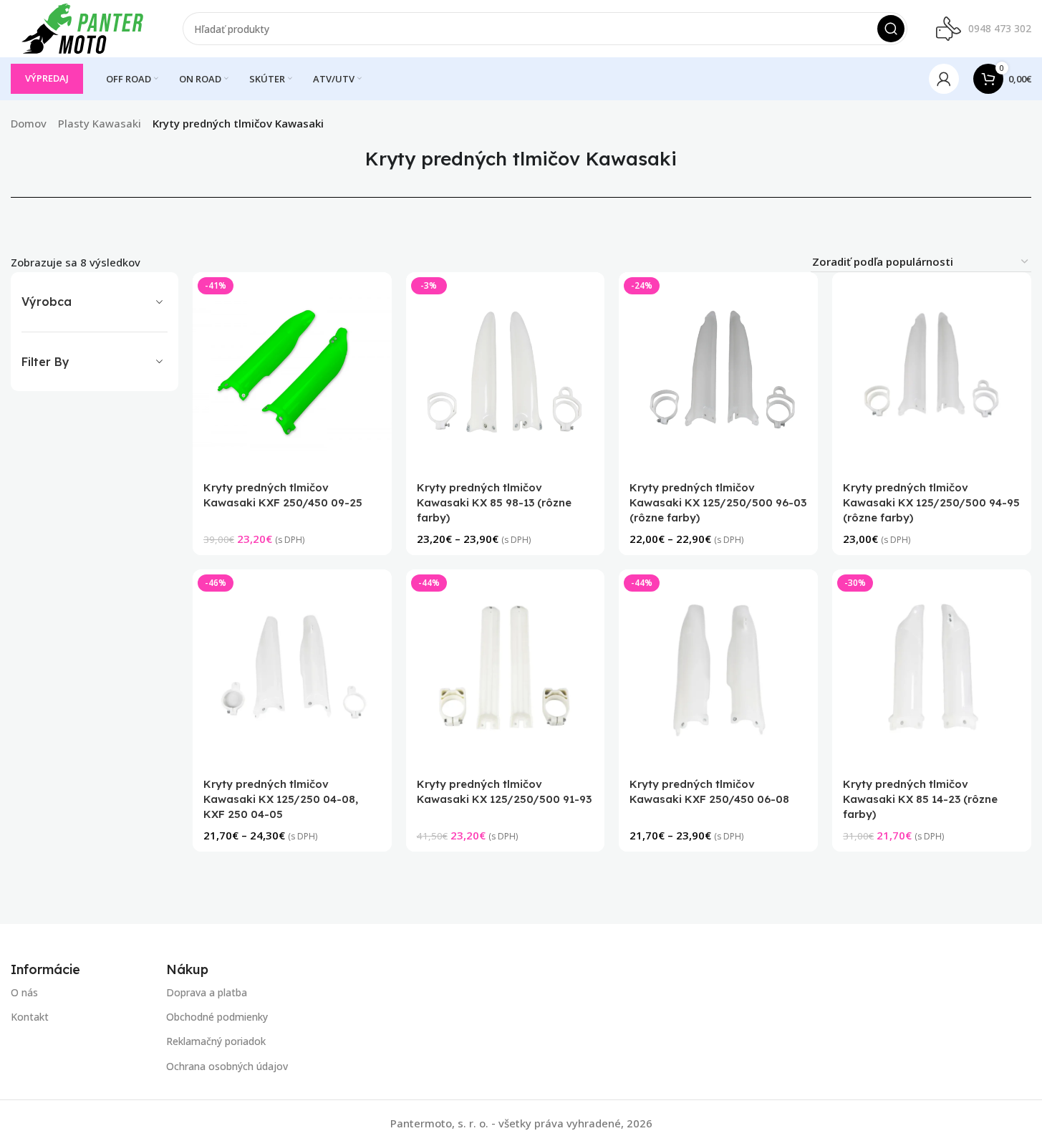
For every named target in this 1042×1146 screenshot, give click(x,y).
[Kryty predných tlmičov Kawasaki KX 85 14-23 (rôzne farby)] (931, 669)
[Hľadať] (890, 28)
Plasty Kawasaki (99, 123)
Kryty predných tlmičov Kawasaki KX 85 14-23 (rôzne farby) (920, 800)
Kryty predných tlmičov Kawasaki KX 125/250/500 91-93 (504, 792)
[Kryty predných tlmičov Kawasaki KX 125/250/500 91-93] (505, 669)
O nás (24, 992)
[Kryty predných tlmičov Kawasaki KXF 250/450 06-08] (719, 669)
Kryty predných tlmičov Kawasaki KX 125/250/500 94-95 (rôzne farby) (931, 502)
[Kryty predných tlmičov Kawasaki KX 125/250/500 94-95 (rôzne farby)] (931, 371)
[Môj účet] (944, 78)
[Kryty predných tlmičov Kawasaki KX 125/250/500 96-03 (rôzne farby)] (719, 371)
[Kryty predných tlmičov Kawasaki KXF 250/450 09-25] (292, 371)
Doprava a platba (206, 992)
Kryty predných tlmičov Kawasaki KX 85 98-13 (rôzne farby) (494, 502)
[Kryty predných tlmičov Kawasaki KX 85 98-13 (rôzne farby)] (505, 371)
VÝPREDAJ (47, 78)
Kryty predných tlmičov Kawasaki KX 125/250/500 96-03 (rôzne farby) (718, 502)
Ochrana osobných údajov (227, 1065)
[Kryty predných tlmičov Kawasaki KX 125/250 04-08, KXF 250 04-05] (292, 669)
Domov (29, 123)
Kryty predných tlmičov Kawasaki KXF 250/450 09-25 (282, 495)
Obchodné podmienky (217, 1017)
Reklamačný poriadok (216, 1041)
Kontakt (30, 1017)
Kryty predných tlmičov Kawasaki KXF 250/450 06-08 (710, 792)
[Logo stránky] (82, 27)
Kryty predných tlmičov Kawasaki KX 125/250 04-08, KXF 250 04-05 (280, 800)
